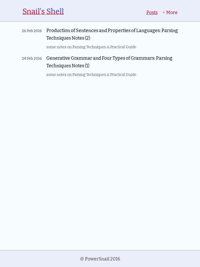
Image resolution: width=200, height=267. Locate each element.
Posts (152, 12)
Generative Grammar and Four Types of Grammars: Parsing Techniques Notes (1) (109, 61)
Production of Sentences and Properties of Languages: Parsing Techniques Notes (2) (112, 33)
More (171, 12)
